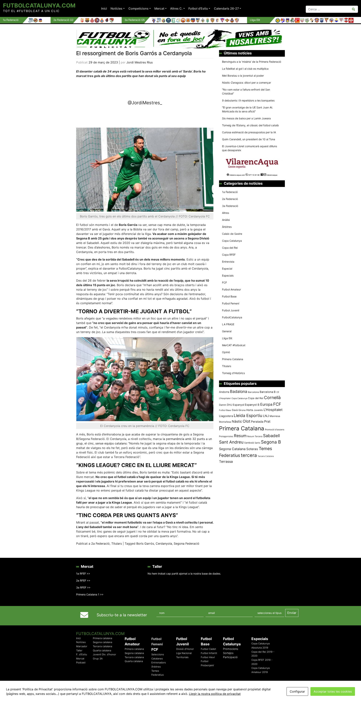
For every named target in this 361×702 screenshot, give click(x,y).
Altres (225, 212)
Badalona (238, 391)
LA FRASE (228, 324)
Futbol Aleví (208, 657)
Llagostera (226, 416)
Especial (227, 268)
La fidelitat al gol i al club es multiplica (245, 68)
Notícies (116, 8)
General (226, 331)
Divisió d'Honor (185, 648)
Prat (267, 421)
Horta (249, 410)
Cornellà (272, 397)
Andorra (224, 391)
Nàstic (237, 421)
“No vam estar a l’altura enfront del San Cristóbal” (246, 91)
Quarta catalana (102, 650)
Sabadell (271, 435)
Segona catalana (102, 642)
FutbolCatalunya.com (39, 5)
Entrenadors (158, 662)
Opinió (226, 352)
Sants (257, 442)
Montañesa (225, 421)
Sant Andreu (231, 442)
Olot (246, 421)
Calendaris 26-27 (226, 8)
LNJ (266, 416)
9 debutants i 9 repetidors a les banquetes (248, 100)
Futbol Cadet (208, 648)
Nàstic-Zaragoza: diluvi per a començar (246, 82)
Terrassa (226, 461)
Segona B (271, 442)
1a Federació (230, 192)
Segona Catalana (232, 449)
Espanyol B (252, 404)
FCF (224, 282)
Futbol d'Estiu (198, 8)
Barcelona (253, 392)
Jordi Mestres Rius (139, 62)
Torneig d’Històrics (233, 373)
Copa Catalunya (232, 240)
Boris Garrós (145, 543)
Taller (79, 650)
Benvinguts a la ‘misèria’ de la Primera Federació (251, 61)
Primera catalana (102, 638)
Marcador (81, 646)
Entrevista (228, 261)
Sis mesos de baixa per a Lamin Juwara (246, 118)
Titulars (116, 543)
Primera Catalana (232, 359)
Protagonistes (226, 436)
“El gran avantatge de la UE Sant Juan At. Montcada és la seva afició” (247, 109)
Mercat (159, 8)
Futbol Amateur (231, 289)
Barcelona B (268, 392)
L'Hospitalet (273, 410)
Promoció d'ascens (274, 429)
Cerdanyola (164, 543)
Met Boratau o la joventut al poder (243, 75)
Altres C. (176, 8)
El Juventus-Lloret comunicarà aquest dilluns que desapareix (249, 148)
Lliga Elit (227, 338)
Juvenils (258, 410)
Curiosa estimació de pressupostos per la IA (249, 132)
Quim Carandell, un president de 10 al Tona (248, 139)
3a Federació (230, 205)
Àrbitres (227, 226)
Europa (266, 404)
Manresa (275, 416)
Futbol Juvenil (230, 310)
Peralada (257, 421)
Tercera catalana (102, 646)
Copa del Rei (230, 247)
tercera (249, 455)
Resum (240, 435)
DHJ (229, 404)
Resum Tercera (254, 436)
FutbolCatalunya (232, 317)
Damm (222, 404)
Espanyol (238, 404)
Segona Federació (186, 543)
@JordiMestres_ (145, 102)
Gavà (235, 410)
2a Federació (100, 543)
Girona (242, 410)
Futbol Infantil (209, 653)
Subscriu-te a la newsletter (122, 615)
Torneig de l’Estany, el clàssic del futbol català (250, 125)
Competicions (138, 8)
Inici (104, 8)
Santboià (249, 442)
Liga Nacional (184, 653)
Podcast (81, 662)
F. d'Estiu (81, 654)
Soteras (252, 449)
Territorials (182, 657)
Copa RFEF (229, 254)
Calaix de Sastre (232, 233)
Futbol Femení (230, 303)
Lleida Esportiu (248, 415)
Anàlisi (226, 219)
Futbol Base (229, 296)
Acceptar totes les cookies (333, 691)
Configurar (297, 691)
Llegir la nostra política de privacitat (215, 694)
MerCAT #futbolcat (233, 345)
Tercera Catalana (266, 456)
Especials (228, 275)
